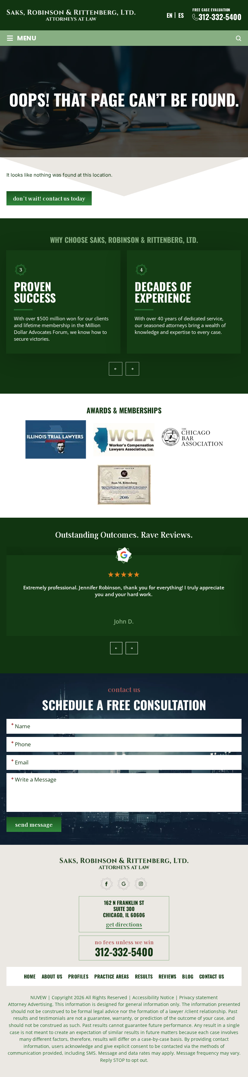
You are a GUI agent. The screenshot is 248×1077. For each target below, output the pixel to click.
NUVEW (38, 997)
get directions (124, 925)
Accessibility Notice (153, 997)
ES (181, 15)
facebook (107, 884)
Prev (115, 368)
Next (132, 368)
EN (169, 15)
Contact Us (211, 976)
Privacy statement (198, 997)
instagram (141, 884)
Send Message (34, 824)
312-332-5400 (220, 17)
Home (30, 976)
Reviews (167, 976)
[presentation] (116, 648)
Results (144, 976)
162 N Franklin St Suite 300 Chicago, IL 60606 (124, 909)
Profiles (78, 976)
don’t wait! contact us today (49, 198)
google (124, 884)
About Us (52, 976)
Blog (187, 976)
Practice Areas (111, 976)
